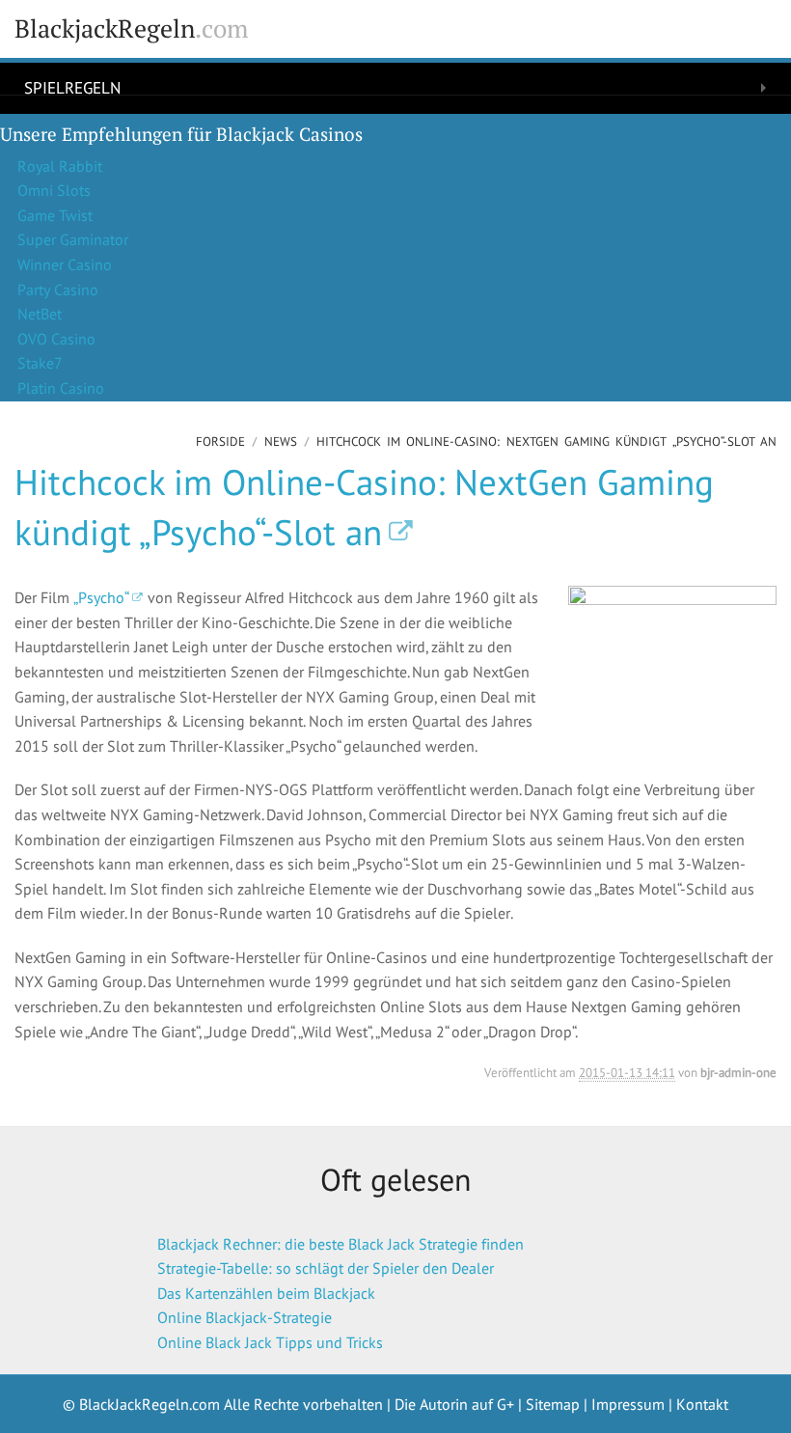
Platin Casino (60, 388)
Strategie (62, 119)
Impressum (628, 1404)
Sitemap (553, 1404)
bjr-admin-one (738, 1072)
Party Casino (57, 289)
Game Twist (55, 215)
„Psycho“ (101, 597)
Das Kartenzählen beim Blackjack (266, 1293)
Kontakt (702, 1404)
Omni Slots (54, 190)
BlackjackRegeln (131, 28)
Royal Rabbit (59, 166)
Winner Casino (64, 264)
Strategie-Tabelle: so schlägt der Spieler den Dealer (325, 1268)
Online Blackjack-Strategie (244, 1317)
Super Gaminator (72, 239)
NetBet (39, 313)
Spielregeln (72, 86)
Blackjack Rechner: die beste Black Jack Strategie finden (340, 1244)
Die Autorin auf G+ (454, 1404)
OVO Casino (56, 338)
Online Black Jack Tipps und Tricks (270, 1342)
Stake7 (40, 362)
